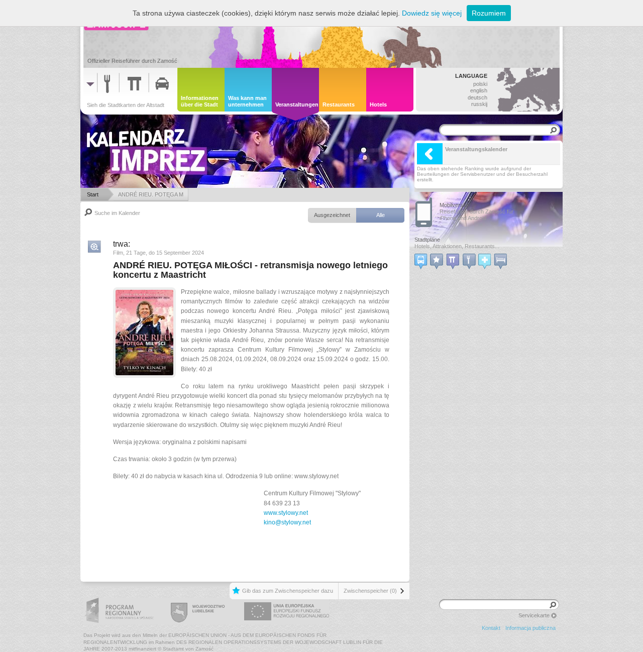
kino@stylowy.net (287, 522)
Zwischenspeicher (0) (370, 591)
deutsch (477, 97)
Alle (380, 215)
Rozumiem (489, 13)
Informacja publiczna (530, 628)
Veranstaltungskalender (476, 149)
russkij (479, 104)
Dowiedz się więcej (432, 13)
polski (480, 84)
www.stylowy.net (286, 512)
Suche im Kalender (117, 213)
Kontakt (491, 628)
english (478, 90)
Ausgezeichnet (332, 215)
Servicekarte (534, 615)
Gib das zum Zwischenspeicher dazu (287, 591)
